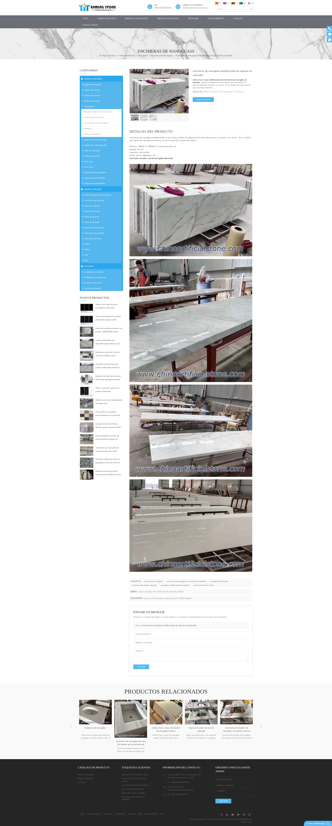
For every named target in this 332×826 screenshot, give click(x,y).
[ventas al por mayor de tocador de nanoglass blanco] (130, 712)
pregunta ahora (203, 99)
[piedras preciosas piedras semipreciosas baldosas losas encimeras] (86, 474)
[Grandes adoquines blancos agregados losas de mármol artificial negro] (86, 462)
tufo (86, 255)
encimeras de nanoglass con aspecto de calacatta (186, 581)
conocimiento (216, 18)
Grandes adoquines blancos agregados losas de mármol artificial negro (107, 461)
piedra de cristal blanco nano (94, 117)
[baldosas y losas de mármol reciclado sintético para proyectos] (86, 355)
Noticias (131, 814)
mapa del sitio (151, 814)
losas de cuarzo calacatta (133, 789)
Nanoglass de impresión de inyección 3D (98, 112)
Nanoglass (143, 55)
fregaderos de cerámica (95, 277)
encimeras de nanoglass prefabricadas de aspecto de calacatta (168, 625)
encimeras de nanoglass (162, 55)
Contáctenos (90, 25)
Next (261, 726)
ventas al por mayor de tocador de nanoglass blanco (130, 729)
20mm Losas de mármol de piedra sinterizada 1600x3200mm (107, 390)
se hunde (193, 18)
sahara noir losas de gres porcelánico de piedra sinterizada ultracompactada (107, 306)
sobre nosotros (106, 18)
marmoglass (88, 128)
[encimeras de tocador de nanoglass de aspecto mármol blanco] (201, 712)
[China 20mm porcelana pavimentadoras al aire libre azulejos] (86, 415)
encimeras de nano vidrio (203, 585)
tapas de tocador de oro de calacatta (166, 729)
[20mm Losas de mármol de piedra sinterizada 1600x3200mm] (86, 391)
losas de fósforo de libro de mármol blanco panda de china (107, 438)
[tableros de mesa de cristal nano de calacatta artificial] (236, 712)
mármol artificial (92, 150)
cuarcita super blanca (94, 200)
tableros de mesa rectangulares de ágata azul (109, 401)
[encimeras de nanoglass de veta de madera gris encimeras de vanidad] (95, 719)
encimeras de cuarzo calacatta (135, 785)
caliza (87, 244)
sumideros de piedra (93, 272)
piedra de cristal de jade (95, 139)
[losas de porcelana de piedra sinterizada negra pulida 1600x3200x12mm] (86, 320)
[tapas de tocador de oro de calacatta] (166, 712)
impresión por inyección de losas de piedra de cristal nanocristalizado (107, 450)
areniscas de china (92, 238)
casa (85, 18)
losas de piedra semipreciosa (97, 195)
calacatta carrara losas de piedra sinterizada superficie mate (107, 366)
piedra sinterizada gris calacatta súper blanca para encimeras (107, 342)
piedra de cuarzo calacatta (133, 793)
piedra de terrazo (92, 95)
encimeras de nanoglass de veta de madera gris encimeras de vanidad (95, 743)
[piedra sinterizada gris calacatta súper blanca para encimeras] (86, 343)
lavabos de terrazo (92, 283)
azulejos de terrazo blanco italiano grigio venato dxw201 (108, 425)
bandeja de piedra (92, 288)
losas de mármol (92, 206)
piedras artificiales (136, 18)
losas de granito (91, 216)
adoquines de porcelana (95, 172)
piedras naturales (168, 18)
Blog (140, 814)
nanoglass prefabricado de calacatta (175, 585)
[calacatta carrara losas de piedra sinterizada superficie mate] (86, 367)
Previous (71, 726)
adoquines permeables (94, 178)
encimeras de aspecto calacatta (144, 585)
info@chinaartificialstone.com (195, 8)
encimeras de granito (94, 227)
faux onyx (88, 161)
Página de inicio (109, 55)
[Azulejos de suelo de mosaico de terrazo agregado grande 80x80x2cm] (86, 379)
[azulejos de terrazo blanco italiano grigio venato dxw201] (86, 427)
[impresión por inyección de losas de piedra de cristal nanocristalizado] (86, 451)
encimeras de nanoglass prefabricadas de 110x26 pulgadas (168, 598)
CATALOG (238, 18)
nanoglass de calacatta (219, 581)
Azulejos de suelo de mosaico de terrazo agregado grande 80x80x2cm (108, 378)
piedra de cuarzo (92, 90)
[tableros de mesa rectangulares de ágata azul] (86, 403)
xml (162, 814)
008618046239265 (163, 8)
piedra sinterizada (92, 84)
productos (107, 814)
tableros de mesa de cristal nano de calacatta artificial (161, 592)
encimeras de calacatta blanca (135, 774)
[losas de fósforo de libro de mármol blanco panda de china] (86, 439)
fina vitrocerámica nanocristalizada (96, 123)
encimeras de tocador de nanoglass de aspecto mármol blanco (201, 730)
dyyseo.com (246, 822)
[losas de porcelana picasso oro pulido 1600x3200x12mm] (86, 331)
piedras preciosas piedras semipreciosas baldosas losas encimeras (108, 473)
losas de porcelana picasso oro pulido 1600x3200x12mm (108, 330)
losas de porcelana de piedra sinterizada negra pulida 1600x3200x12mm (108, 318)
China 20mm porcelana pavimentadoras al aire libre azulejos (107, 414)
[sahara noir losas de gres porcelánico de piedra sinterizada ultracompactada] (86, 308)
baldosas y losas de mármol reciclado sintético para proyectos (107, 354)
